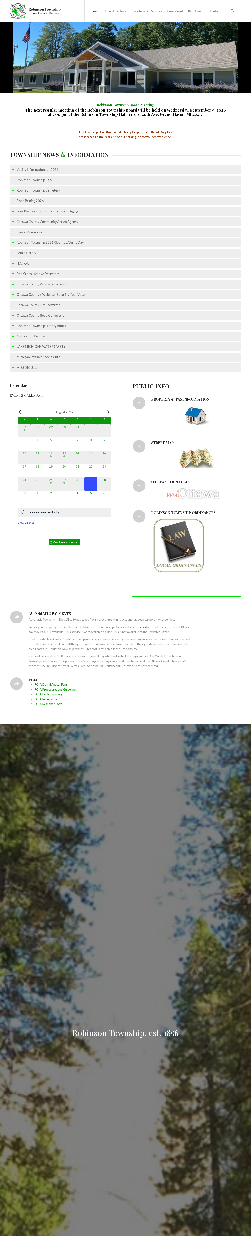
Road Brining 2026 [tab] (30, 201)
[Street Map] (139, 446)
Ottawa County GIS (170, 482)
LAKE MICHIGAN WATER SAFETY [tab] (41, 347)
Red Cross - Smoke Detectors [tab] (38, 274)
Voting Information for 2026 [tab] (37, 170)
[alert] (64, 512)
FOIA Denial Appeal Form (51, 684)
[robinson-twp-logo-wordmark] (35, 11)
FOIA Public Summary (49, 694)
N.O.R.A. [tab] (23, 263)
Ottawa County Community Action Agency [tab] (47, 222)
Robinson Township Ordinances (183, 512)
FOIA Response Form (48, 704)
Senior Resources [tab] (29, 232)
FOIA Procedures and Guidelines (56, 689)
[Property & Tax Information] (139, 403)
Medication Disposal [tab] (31, 336)
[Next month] (108, 412)
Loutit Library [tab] (26, 253)
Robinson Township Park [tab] (34, 180)
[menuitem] (93, 11)
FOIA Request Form (47, 699)
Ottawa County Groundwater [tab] (38, 305)
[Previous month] (20, 412)
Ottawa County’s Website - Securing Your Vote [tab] (51, 295)
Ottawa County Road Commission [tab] (41, 315)
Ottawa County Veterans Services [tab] (41, 284)
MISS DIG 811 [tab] (27, 368)
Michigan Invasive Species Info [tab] (38, 357)
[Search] (232, 11)
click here (146, 627)
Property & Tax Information (180, 399)
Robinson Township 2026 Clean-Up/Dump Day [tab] (50, 242)
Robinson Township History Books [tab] (41, 326)
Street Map (162, 442)
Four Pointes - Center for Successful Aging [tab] (47, 211)
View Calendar (26, 522)
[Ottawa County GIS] (139, 485)
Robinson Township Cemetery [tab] (38, 190)
